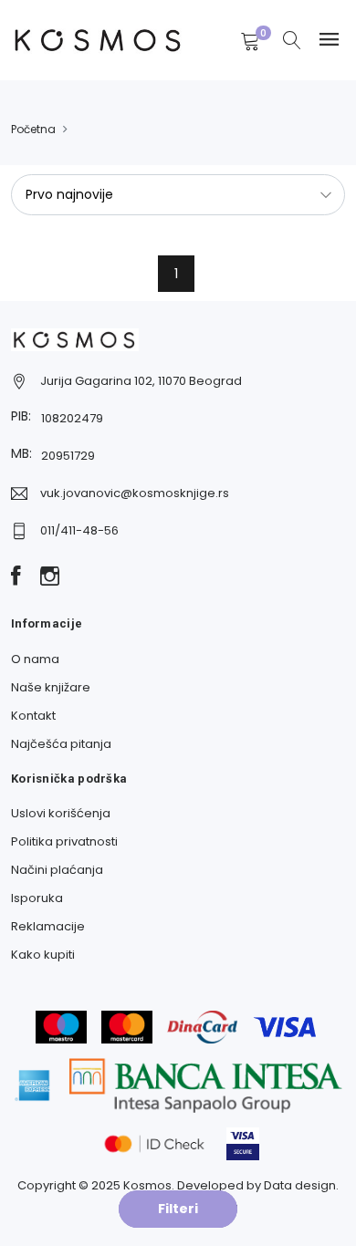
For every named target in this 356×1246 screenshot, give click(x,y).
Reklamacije (48, 926)
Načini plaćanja (57, 869)
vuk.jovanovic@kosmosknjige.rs (134, 493)
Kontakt (33, 715)
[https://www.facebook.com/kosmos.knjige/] (16, 577)
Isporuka (37, 898)
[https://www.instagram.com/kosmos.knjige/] (49, 577)
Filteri (178, 1208)
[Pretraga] (292, 42)
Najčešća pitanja (61, 744)
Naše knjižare (50, 687)
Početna (33, 129)
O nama (35, 659)
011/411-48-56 (79, 530)
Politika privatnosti (64, 841)
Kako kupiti (43, 954)
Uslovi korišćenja (60, 813)
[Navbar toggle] (329, 40)
